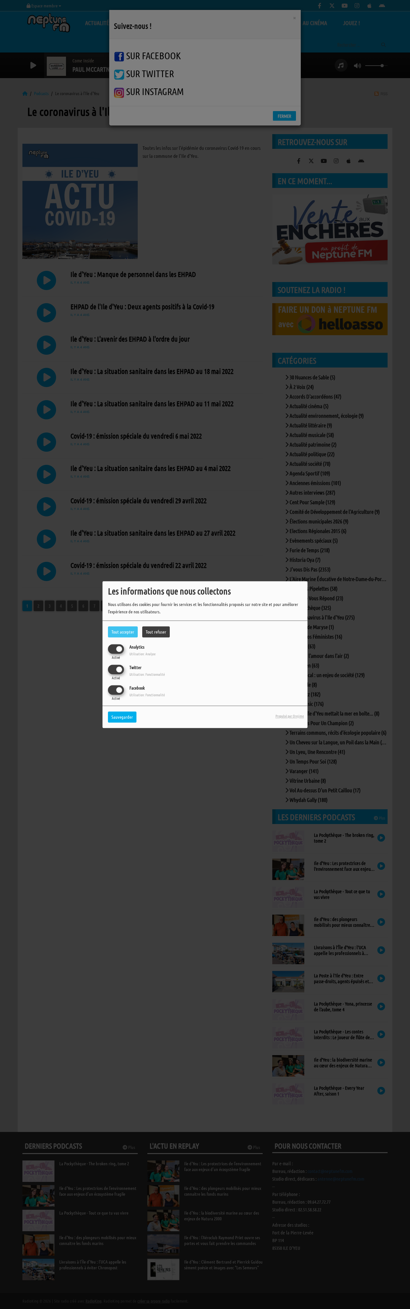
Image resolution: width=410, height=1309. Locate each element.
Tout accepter (122, 631)
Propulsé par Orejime (289, 715)
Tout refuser (156, 631)
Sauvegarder (122, 717)
